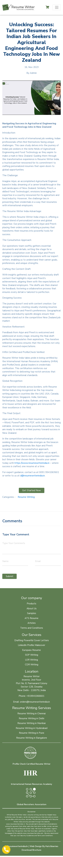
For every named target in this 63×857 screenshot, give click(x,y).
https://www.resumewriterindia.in (32, 463)
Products (31, 603)
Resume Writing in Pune (31, 732)
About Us (32, 608)
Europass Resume (31, 650)
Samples (31, 613)
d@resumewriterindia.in (32, 475)
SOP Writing (31, 654)
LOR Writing (31, 659)
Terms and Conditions (31, 627)
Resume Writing (26, 497)
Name (5, 561)
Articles (32, 623)
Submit (9, 576)
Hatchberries (51, 846)
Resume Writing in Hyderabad (31, 728)
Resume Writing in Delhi (31, 718)
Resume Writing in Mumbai (31, 723)
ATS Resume (31, 618)
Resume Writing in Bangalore (31, 737)
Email (38, 561)
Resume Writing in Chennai (31, 713)
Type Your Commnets (13, 543)
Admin (33, 73)
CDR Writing (31, 664)
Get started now (31, 490)
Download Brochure (31, 850)
